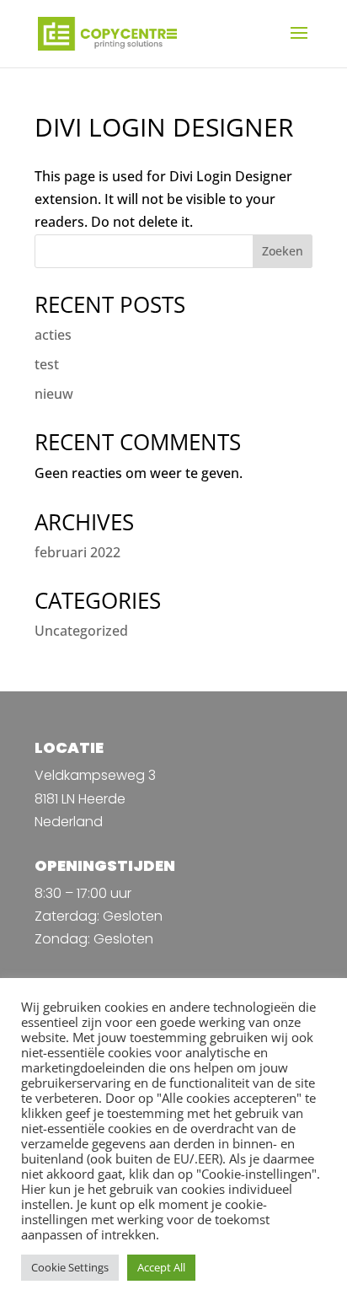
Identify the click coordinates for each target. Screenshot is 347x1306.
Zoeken (282, 251)
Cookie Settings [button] (70, 1267)
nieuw (54, 393)
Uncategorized (81, 630)
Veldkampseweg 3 (95, 775)
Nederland (69, 821)
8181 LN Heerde (80, 799)
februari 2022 (77, 552)
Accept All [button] (161, 1267)
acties (53, 334)
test (47, 364)
